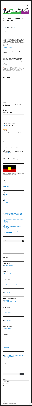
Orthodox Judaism (12, 70)
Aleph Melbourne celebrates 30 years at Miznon (12, 228)
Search (22, 373)
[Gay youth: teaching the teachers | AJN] (14, 42)
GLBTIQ (17, 68)
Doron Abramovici (5, 68)
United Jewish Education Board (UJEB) (10, 284)
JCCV (19, 68)
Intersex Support (7, 196)
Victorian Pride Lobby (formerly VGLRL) (10, 301)
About (9, 152)
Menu (27, 5)
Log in (5, 182)
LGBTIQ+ (16, 67)
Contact (5, 205)
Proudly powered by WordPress (13, 403)
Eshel (5, 336)
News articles (6, 194)
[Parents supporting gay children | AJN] (14, 61)
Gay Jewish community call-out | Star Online (10, 22)
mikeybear (5, 67)
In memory (6, 221)
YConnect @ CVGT (7, 292)
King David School (19, 69)
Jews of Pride (6, 199)
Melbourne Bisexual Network (9, 273)
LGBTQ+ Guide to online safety (9, 356)
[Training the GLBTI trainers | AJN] (14, 51)
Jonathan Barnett (7, 69)
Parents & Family (6, 385)
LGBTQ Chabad (6, 337)
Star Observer (10, 71)
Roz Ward (17, 70)
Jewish (14, 67)
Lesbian (4, 70)
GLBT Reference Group (13, 68)
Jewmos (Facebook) (7, 328)
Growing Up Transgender (8, 309)
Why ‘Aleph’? (6, 202)
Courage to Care (6, 300)
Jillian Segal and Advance (8, 229)
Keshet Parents (14, 69)
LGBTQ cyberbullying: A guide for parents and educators (13, 355)
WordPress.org (6, 186)
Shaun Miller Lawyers (7, 320)
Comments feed (6, 185)
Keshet (11, 69)
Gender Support (6, 195)
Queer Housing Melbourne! (8, 265)
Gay (8, 68)
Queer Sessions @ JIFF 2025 (8, 225)
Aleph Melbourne (20, 67)
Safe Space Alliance (7, 357)
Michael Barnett (8, 70)
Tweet (5, 27)
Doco (5, 200)
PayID (4, 125)
